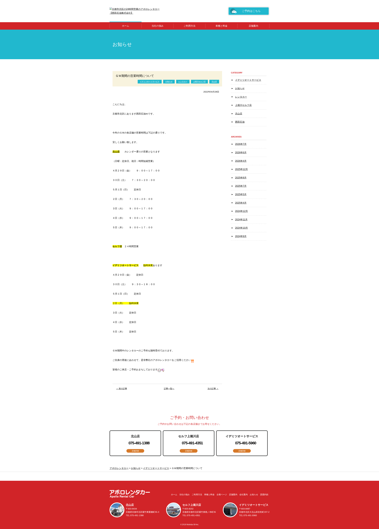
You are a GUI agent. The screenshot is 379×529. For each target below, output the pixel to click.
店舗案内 (253, 26)
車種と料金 (221, 26)
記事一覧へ (169, 388)
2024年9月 (240, 236)
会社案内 (243, 494)
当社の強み (157, 26)
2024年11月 (241, 219)
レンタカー (182, 82)
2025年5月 (240, 194)
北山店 (214, 82)
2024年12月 (241, 211)
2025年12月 (241, 169)
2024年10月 (241, 228)
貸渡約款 (264, 494)
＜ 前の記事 (121, 388)
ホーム (125, 26)
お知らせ (168, 82)
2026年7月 (240, 144)
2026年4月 (240, 161)
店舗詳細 (135, 451)
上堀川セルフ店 (199, 82)
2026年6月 (240, 152)
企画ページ (222, 494)
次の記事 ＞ (213, 388)
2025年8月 (240, 177)
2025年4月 (240, 203)
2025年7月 (240, 186)
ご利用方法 (189, 26)
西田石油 (240, 122)
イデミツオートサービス (149, 82)
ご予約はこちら (251, 10)
